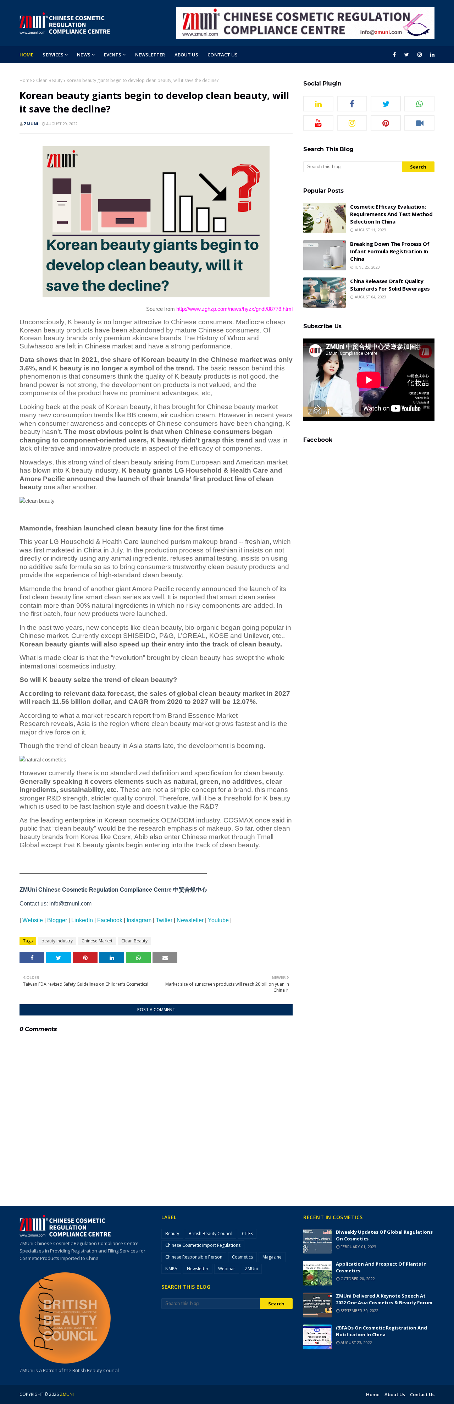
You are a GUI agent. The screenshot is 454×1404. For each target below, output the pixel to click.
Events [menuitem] (113, 54)
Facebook (109, 920)
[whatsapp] (419, 103)
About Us (394, 1394)
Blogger (57, 920)
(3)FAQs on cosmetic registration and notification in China (381, 1331)
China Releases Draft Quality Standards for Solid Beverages (390, 284)
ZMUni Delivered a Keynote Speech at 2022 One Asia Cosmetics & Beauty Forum (384, 1299)
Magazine (272, 1257)
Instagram (139, 920)
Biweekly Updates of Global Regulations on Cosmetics (384, 1235)
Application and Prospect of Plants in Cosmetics (381, 1267)
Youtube (218, 920)
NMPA (171, 1269)
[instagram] (419, 54)
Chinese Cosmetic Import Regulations (202, 1245)
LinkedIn (82, 920)
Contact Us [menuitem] (222, 54)
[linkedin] (431, 54)
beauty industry (57, 941)
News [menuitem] (83, 54)
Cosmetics (242, 1257)
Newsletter (190, 920)
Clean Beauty (49, 80)
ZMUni (31, 123)
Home (26, 80)
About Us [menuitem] (187, 54)
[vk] (419, 123)
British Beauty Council (210, 1233)
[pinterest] (386, 123)
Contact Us (422, 1394)
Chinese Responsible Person (193, 1257)
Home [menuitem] (26, 54)
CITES (247, 1233)
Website (32, 920)
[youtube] (318, 123)
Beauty (172, 1233)
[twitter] (406, 54)
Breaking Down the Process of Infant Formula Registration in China (390, 251)
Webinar (226, 1269)
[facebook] (394, 54)
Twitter (164, 920)
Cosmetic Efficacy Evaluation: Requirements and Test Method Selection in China (391, 214)
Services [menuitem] (53, 54)
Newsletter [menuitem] (150, 54)
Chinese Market (97, 941)
